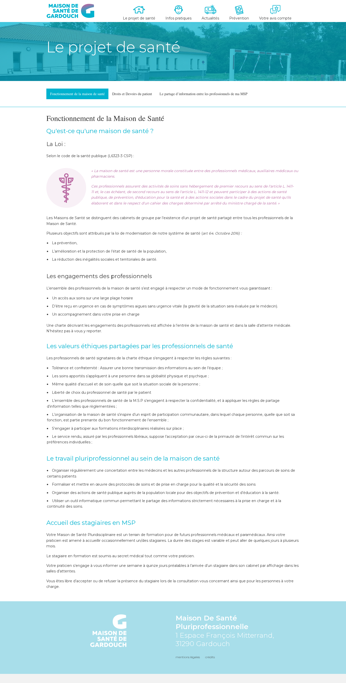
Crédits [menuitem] (210, 657)
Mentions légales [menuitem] (188, 657)
